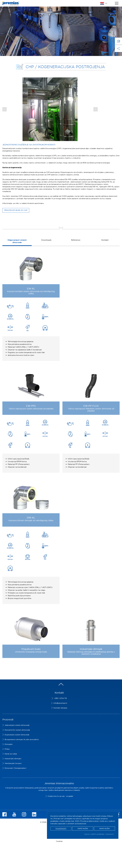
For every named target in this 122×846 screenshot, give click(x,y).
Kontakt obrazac (60, 708)
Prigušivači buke (31, 648)
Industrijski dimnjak (91, 648)
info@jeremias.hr (60, 703)
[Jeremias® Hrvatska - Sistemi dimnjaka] (10, 4)
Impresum (110, 834)
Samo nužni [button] (83, 828)
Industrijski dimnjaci (13, 758)
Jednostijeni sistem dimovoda (17, 725)
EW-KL (31, 288)
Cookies (59, 841)
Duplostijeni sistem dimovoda (17, 735)
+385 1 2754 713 (60, 698)
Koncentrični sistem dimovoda (17, 730)
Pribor (7, 749)
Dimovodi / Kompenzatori (15, 768)
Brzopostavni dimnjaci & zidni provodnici (22, 739)
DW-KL (31, 517)
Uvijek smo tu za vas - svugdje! (60, 796)
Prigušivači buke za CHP (15, 210)
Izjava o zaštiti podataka (94, 834)
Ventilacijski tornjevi (13, 763)
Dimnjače (8, 744)
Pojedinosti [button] (61, 828)
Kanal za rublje (11, 754)
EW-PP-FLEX (91, 405)
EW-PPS (31, 405)
